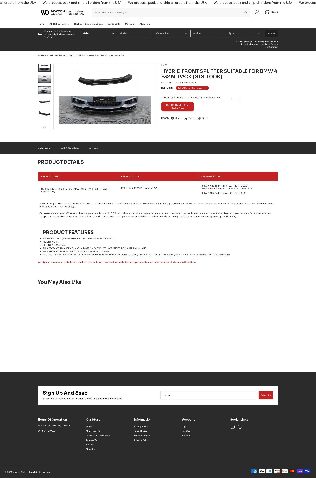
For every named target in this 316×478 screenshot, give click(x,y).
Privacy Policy (141, 426)
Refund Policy (140, 431)
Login (184, 426)
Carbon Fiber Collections (88, 23)
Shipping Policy (141, 440)
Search (271, 33)
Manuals (129, 23)
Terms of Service (142, 435)
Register (186, 431)
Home (41, 23)
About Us (144, 23)
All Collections (58, 23)
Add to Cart (66, 350)
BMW (164, 64)
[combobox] (171, 12)
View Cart (187, 435)
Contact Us (113, 23)
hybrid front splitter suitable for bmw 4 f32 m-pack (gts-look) (85, 55)
